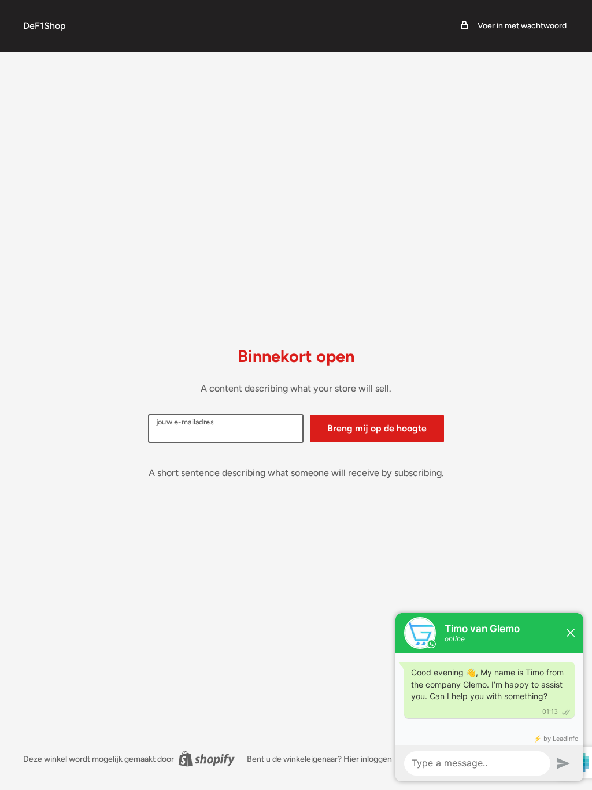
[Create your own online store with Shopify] (206, 759)
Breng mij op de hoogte (377, 428)
